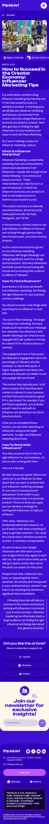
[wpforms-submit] (42, 723)
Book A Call (24, 773)
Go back (10, 15)
